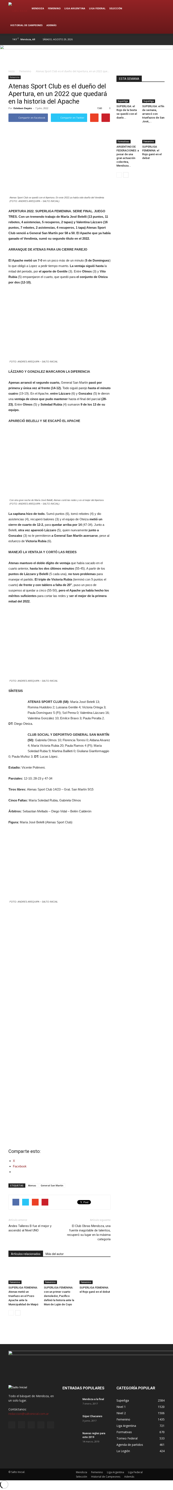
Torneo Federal (127, 1438)
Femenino (54, 8)
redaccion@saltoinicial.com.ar (28, 1414)
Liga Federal (97, 8)
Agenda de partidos (129, 1445)
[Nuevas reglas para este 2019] (70, 1437)
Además (51, 25)
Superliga (123, 101)
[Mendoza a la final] (70, 1406)
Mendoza (38, 8)
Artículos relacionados (26, 1254)
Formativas (123, 141)
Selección (115, 8)
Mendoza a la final (93, 1399)
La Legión (123, 1451)
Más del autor (55, 1254)
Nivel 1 (121, 1407)
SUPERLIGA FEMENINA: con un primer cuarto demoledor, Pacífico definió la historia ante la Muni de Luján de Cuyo (59, 1296)
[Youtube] (161, 39)
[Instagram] (140, 39)
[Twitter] (154, 39)
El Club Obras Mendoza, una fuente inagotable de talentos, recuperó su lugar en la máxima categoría (89, 1232)
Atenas (32, 1185)
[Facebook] (133, 39)
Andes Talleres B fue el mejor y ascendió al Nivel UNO (29, 1228)
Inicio (11, 71)
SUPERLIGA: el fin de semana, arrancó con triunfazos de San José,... (153, 114)
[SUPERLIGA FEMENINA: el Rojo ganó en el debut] (95, 1273)
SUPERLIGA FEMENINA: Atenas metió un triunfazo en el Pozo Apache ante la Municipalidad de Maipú (23, 1296)
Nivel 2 (121, 1413)
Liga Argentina (74, 8)
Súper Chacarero (92, 1416)
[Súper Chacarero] (70, 1420)
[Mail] (147, 39)
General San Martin (52, 1185)
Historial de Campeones (26, 25)
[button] (159, 17)
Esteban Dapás (23, 108)
